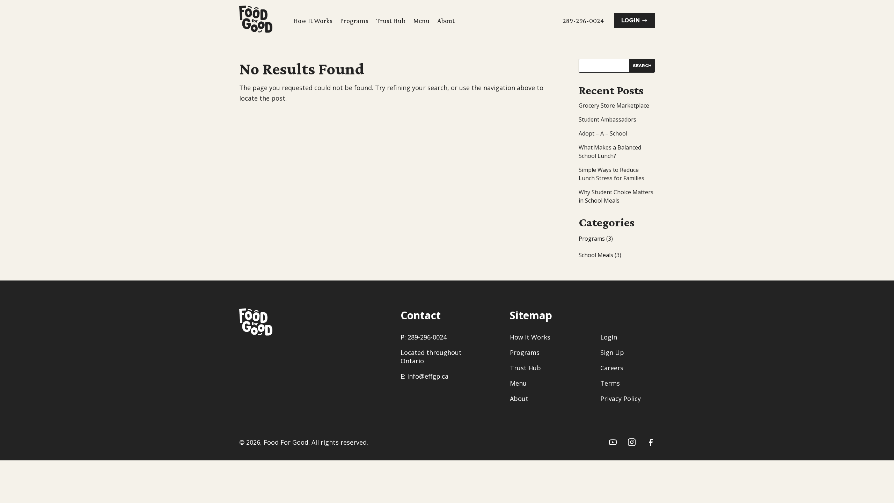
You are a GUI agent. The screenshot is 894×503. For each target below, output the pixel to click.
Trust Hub (390, 20)
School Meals (596, 255)
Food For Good (286, 442)
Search (642, 65)
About (446, 20)
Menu (421, 20)
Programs (354, 20)
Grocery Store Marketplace (614, 105)
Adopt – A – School (603, 133)
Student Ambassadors (607, 119)
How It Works (312, 20)
